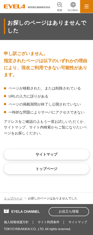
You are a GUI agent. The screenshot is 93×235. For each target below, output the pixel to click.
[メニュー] (86, 6)
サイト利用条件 (48, 222)
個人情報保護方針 (16, 222)
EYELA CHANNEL (25, 212)
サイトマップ (77, 222)
